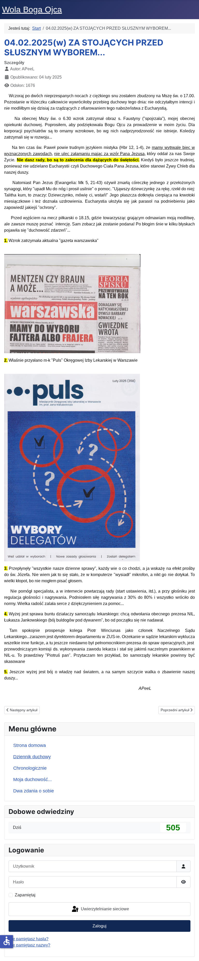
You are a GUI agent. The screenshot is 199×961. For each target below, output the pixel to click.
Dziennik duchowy (32, 756)
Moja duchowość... (32, 779)
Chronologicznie (30, 768)
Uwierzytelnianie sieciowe (104, 909)
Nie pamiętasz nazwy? (29, 945)
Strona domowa (29, 745)
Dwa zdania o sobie (33, 790)
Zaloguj (99, 926)
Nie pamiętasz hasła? (28, 939)
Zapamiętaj (25, 895)
